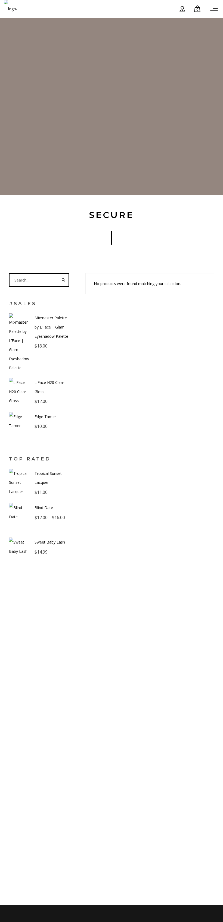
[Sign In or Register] (182, 9)
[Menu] (214, 9)
